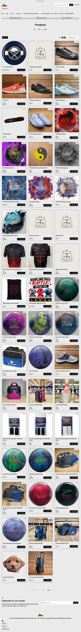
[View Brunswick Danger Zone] (67, 494)
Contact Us (61, 13)
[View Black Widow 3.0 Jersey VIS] (40, 256)
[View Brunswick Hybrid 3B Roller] (40, 563)
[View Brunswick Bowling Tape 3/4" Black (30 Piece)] (40, 425)
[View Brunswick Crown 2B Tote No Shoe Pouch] (67, 460)
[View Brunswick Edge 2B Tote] (67, 529)
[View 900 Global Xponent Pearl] (14, 222)
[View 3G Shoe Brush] (14, 120)
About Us (56, 13)
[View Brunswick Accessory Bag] (14, 357)
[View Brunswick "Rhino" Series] (14, 323)
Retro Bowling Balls (45, 13)
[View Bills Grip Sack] (67, 222)
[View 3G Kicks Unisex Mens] (40, 86)
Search (71, 4)
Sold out (76, 75)
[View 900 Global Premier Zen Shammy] (40, 154)
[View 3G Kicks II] (14, 86)
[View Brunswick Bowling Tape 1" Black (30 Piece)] (14, 425)
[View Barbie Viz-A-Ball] (40, 222)
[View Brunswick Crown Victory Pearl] (40, 494)
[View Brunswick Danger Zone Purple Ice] (14, 529)
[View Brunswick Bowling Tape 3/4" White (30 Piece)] (67, 425)
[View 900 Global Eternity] (14, 154)
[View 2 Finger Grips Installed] (40, 53)
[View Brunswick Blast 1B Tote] (14, 391)
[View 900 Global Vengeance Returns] (14, 188)
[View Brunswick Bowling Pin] (67, 391)
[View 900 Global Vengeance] (67, 154)
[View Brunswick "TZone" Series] (67, 323)
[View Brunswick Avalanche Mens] (67, 357)
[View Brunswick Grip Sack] (14, 563)
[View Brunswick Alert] (40, 357)
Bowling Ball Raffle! (69, 13)
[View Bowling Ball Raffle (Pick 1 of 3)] (40, 289)
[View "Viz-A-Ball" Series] (14, 53)
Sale (24, 75)
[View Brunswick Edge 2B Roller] (40, 529)
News (52, 13)
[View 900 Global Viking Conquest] (67, 188)
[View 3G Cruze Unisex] (67, 53)
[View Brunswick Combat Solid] (40, 460)
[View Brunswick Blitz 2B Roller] (40, 391)
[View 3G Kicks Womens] (67, 86)
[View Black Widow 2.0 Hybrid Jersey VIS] (14, 256)
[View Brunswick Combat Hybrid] (14, 460)
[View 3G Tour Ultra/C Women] (40, 120)
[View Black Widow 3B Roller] (67, 256)
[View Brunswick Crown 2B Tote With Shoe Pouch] (14, 494)
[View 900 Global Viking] (40, 188)
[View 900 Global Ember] (67, 120)
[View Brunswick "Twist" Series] (40, 323)
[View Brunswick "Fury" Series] (67, 289)
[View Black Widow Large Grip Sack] (14, 289)
